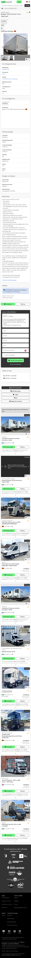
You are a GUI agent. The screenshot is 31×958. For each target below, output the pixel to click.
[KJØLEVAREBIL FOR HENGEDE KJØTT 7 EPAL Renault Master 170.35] (15, 636)
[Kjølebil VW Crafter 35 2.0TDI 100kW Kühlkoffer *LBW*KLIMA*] (15, 550)
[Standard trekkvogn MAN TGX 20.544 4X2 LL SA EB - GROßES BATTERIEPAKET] (15, 508)
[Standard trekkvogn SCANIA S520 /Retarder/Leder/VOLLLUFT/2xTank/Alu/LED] (15, 720)
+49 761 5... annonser (10, 375)
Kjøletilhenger (5, 69)
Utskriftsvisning (16, 391)
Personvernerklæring (15, 364)
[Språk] (27, 1)
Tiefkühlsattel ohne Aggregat (10, 79)
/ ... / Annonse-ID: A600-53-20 (9, 8)
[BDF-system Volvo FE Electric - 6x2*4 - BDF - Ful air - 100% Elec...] (15, 766)
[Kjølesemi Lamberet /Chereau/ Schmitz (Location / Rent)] (15, 424)
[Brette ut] (15, 453)
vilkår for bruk (15, 955)
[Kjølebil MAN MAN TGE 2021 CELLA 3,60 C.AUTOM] (15, 810)
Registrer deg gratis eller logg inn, (17, 290)
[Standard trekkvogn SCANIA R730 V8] (15, 678)
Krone (3, 74)
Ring (23, 304)
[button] (29, 1)
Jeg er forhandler (10, 355)
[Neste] (28, 47)
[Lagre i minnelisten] (27, 13)
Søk (28, 5)
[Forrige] (2, 47)
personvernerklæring (6, 955)
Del (16, 398)
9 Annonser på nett (7, 297)
